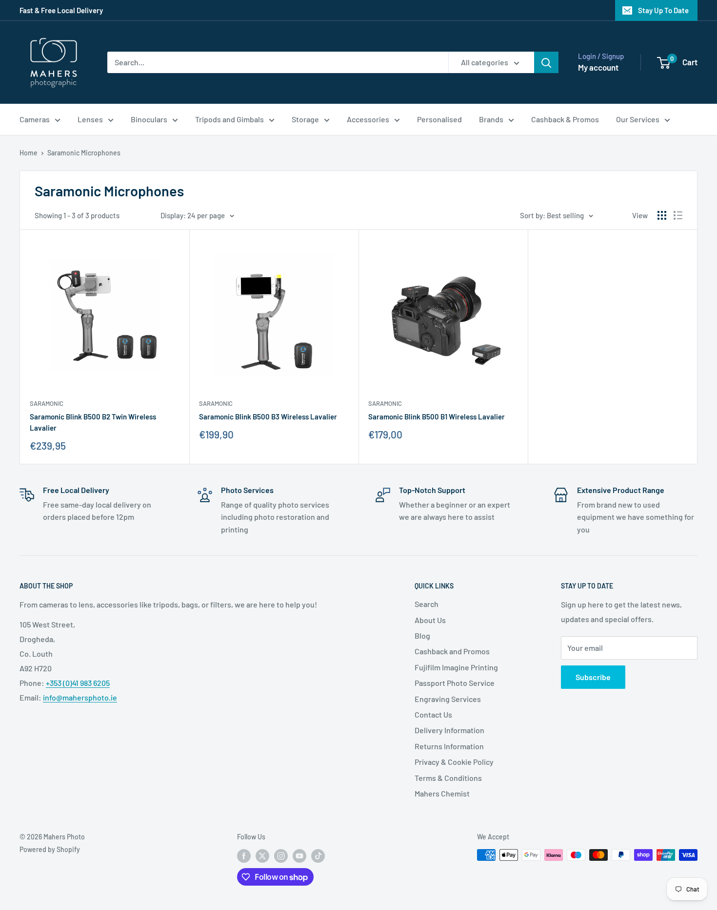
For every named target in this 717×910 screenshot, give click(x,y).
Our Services (637, 119)
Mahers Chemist (442, 793)
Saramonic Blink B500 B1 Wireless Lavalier (436, 416)
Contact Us (433, 714)
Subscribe (593, 677)
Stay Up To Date (663, 10)
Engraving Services (448, 698)
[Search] (546, 62)
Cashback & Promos (565, 119)
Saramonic (46, 403)
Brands (491, 119)
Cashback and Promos (452, 651)
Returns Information (449, 746)
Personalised (439, 119)
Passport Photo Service (455, 682)
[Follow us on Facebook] (244, 856)
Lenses (90, 119)
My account (598, 67)
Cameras (35, 119)
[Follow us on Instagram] (281, 856)
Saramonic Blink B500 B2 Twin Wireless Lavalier (93, 422)
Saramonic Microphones (83, 153)
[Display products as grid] (661, 215)
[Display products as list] (678, 215)
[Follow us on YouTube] (299, 856)
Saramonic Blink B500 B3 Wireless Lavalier (268, 416)
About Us (430, 620)
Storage (305, 119)
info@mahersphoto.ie (80, 697)
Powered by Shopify (50, 849)
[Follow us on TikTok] (318, 856)
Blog (422, 635)
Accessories (368, 119)
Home (29, 153)
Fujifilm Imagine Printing (456, 667)
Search (426, 603)
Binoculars (149, 119)
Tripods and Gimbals (229, 119)
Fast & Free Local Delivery (61, 10)
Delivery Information (449, 730)
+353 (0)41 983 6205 (78, 682)
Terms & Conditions (448, 777)
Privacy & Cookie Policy (454, 761)
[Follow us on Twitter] (262, 856)
